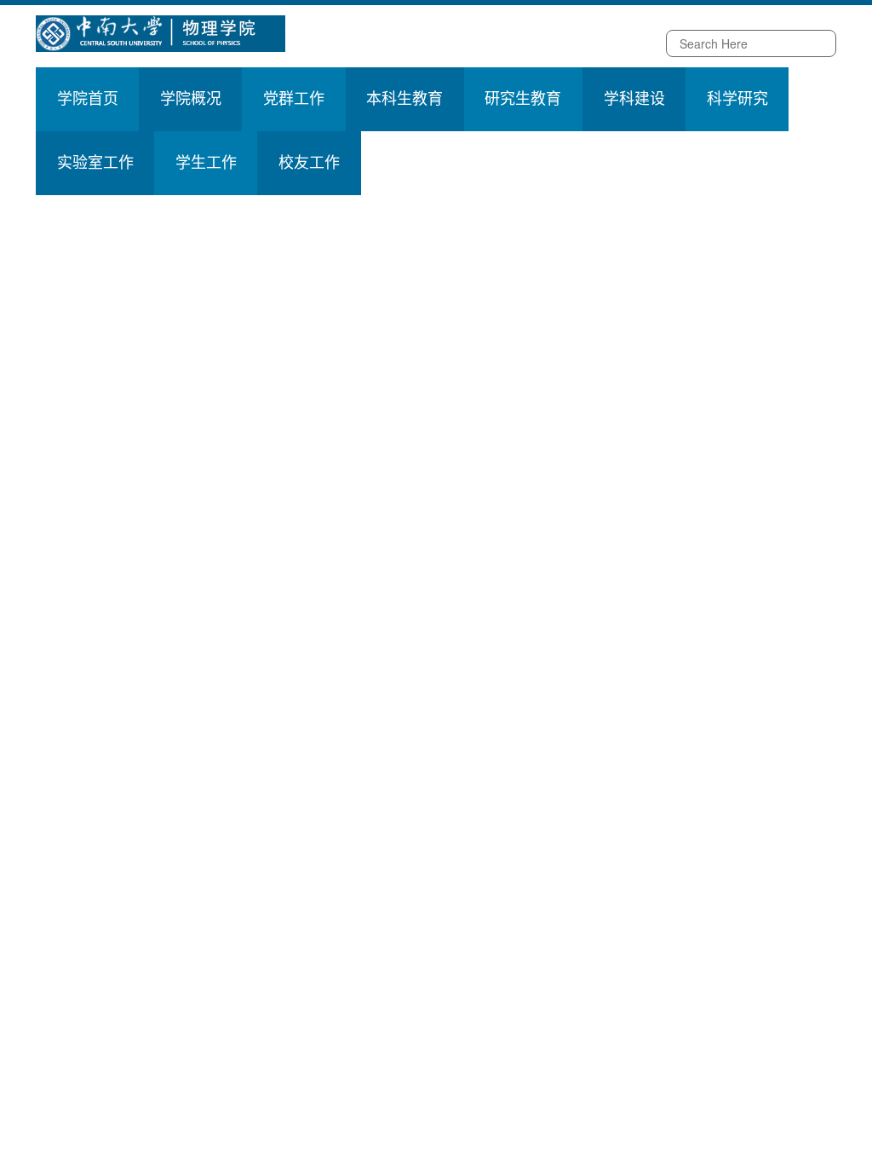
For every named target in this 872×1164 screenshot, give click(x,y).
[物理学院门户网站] (160, 31)
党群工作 (293, 98)
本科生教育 (404, 98)
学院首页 (87, 98)
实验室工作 (95, 162)
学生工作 (206, 162)
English (632, 44)
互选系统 (517, 44)
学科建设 (634, 98)
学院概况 (190, 98)
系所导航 (457, 44)
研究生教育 (523, 98)
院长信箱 (338, 44)
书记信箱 (398, 44)
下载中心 (576, 44)
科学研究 (737, 98)
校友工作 (309, 162)
